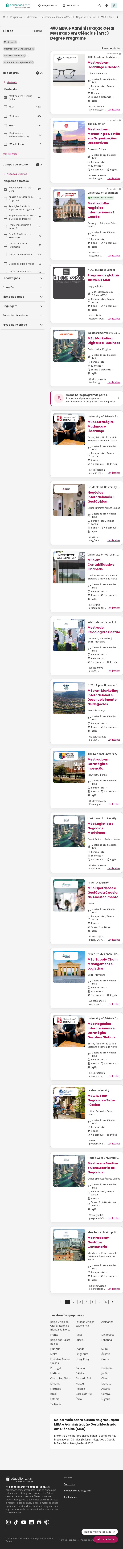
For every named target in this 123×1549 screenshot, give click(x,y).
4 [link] (86, 1301)
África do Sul (83, 1378)
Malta (53, 1354)
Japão (104, 1373)
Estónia (54, 1399)
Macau (80, 1383)
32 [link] (106, 1301)
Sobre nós (69, 1484)
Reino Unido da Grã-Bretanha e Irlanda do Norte (60, 1325)
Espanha (106, 1340)
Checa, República (60, 1378)
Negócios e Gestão (17, 173)
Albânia (105, 1388)
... (99, 1302)
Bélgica (80, 1373)
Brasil (53, 1394)
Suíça (104, 1349)
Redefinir (37, 30)
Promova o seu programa (77, 1490)
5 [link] (93, 1301)
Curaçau (106, 1394)
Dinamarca (107, 1334)
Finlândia (106, 1368)
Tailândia (55, 1404)
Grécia (105, 1359)
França (54, 1334)
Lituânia (55, 1383)
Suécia (79, 1340)
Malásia (55, 1373)
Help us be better (106, 1539)
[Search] (99, 5)
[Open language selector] (107, 5)
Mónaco (106, 1383)
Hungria (55, 1349)
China (104, 1378)
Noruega (55, 1388)
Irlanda (80, 1349)
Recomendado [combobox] (111, 48)
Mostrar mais (10, 153)
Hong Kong (83, 1359)
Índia (79, 1399)
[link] (112, 1301)
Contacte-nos (71, 1497)
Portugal (55, 1368)
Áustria (105, 1354)
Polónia (80, 1388)
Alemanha (107, 1322)
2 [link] (73, 1301)
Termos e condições (69, 1540)
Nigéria (105, 1399)
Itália (79, 1334)
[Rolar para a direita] (117, 17)
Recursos (72, 5)
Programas (48, 5)
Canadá (80, 1368)
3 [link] (80, 1301)
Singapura (82, 1354)
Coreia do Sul (84, 1394)
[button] (10, 42)
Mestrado (12, 82)
